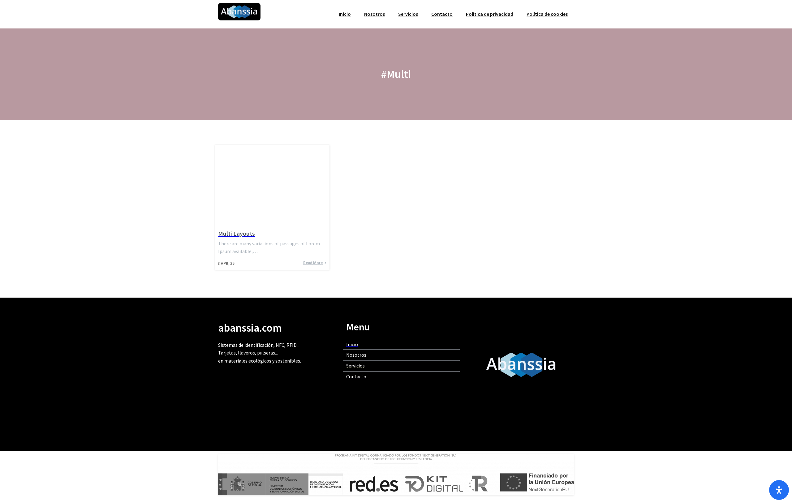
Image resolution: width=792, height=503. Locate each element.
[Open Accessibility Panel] (779, 490)
